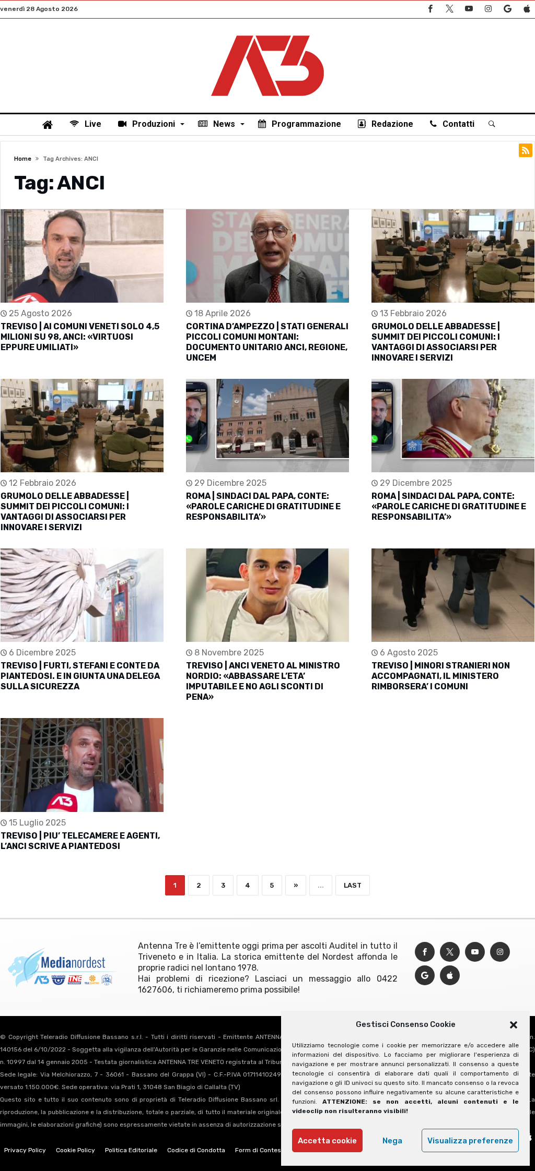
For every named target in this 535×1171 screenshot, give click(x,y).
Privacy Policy (25, 1150)
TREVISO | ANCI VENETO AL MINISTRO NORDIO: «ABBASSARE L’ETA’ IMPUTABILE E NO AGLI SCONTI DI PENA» (263, 681)
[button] (513, 1025)
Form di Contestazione (269, 1150)
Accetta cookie (327, 1140)
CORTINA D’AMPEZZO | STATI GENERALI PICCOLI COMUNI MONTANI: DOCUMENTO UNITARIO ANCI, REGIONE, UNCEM (267, 342)
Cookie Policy (75, 1150)
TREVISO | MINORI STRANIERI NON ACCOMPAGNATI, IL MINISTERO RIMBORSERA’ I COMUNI (440, 676)
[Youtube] (468, 9)
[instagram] (488, 9)
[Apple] (526, 9)
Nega (392, 1140)
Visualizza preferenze (470, 1140)
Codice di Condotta (196, 1150)
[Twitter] (449, 9)
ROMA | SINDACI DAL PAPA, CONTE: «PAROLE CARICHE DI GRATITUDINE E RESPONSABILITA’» (263, 506)
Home (22, 159)
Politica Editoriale (131, 1150)
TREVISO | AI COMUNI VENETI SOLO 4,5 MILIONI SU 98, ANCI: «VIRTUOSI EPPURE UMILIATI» (80, 336)
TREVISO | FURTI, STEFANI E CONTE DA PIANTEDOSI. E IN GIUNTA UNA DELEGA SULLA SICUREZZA (80, 676)
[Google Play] (507, 9)
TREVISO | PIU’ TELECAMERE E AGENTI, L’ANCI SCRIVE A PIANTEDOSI (80, 841)
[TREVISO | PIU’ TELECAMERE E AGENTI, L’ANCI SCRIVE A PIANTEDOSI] (82, 764)
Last (353, 885)
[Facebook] (430, 9)
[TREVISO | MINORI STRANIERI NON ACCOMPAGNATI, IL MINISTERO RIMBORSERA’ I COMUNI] (452, 595)
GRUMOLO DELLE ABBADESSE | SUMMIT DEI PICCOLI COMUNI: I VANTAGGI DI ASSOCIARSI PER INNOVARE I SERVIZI (435, 342)
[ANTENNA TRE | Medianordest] (267, 34)
